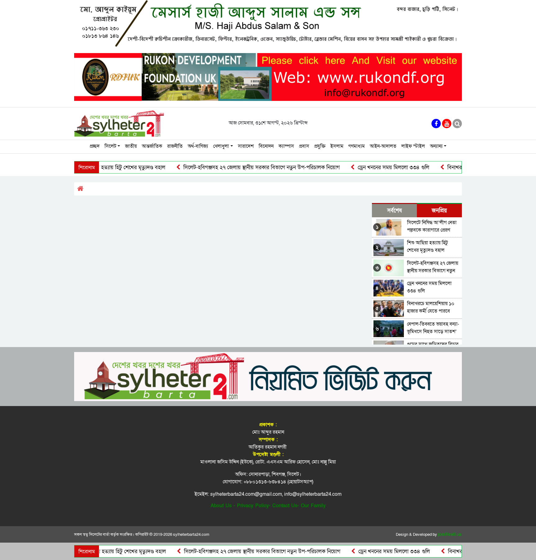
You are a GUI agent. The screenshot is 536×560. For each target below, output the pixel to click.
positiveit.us (450, 534)
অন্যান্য (436, 146)
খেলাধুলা (221, 146)
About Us (221, 505)
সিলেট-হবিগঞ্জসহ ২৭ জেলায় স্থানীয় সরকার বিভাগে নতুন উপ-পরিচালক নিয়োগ (243, 167)
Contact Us (284, 505)
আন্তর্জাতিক (152, 146)
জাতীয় (131, 146)
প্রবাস (304, 146)
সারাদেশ (246, 146)
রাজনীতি (175, 146)
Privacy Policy (253, 505)
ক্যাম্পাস (286, 146)
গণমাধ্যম (356, 146)
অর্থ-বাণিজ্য (198, 146)
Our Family (313, 505)
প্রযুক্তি (319, 146)
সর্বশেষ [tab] (394, 210)
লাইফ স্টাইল (413, 146)
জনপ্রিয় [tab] (439, 210)
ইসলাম (336, 146)
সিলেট (110, 146)
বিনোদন (266, 146)
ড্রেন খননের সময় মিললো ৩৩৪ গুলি (375, 167)
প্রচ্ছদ (95, 146)
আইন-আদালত (383, 146)
